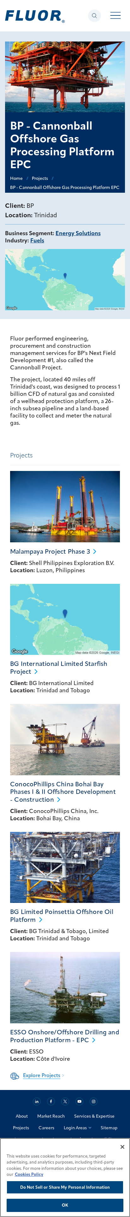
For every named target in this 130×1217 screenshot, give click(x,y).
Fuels (37, 240)
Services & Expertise (94, 1116)
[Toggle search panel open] (94, 15)
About (22, 1116)
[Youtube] (79, 1101)
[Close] (122, 1147)
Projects (21, 1128)
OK (65, 1205)
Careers (46, 1128)
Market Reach (51, 1116)
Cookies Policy (29, 1174)
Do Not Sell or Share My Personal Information (65, 1187)
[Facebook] (51, 1101)
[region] (65, 1177)
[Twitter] (65, 1101)
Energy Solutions (78, 233)
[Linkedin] (37, 1101)
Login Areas (75, 1127)
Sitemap (109, 1128)
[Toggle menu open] (115, 16)
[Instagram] (94, 1101)
